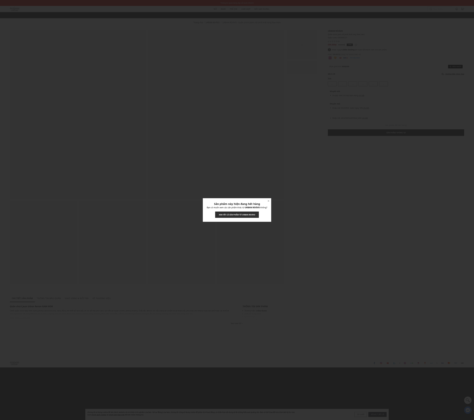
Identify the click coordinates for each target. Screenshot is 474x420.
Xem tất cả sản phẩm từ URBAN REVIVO (237, 215)
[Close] (268, 201)
